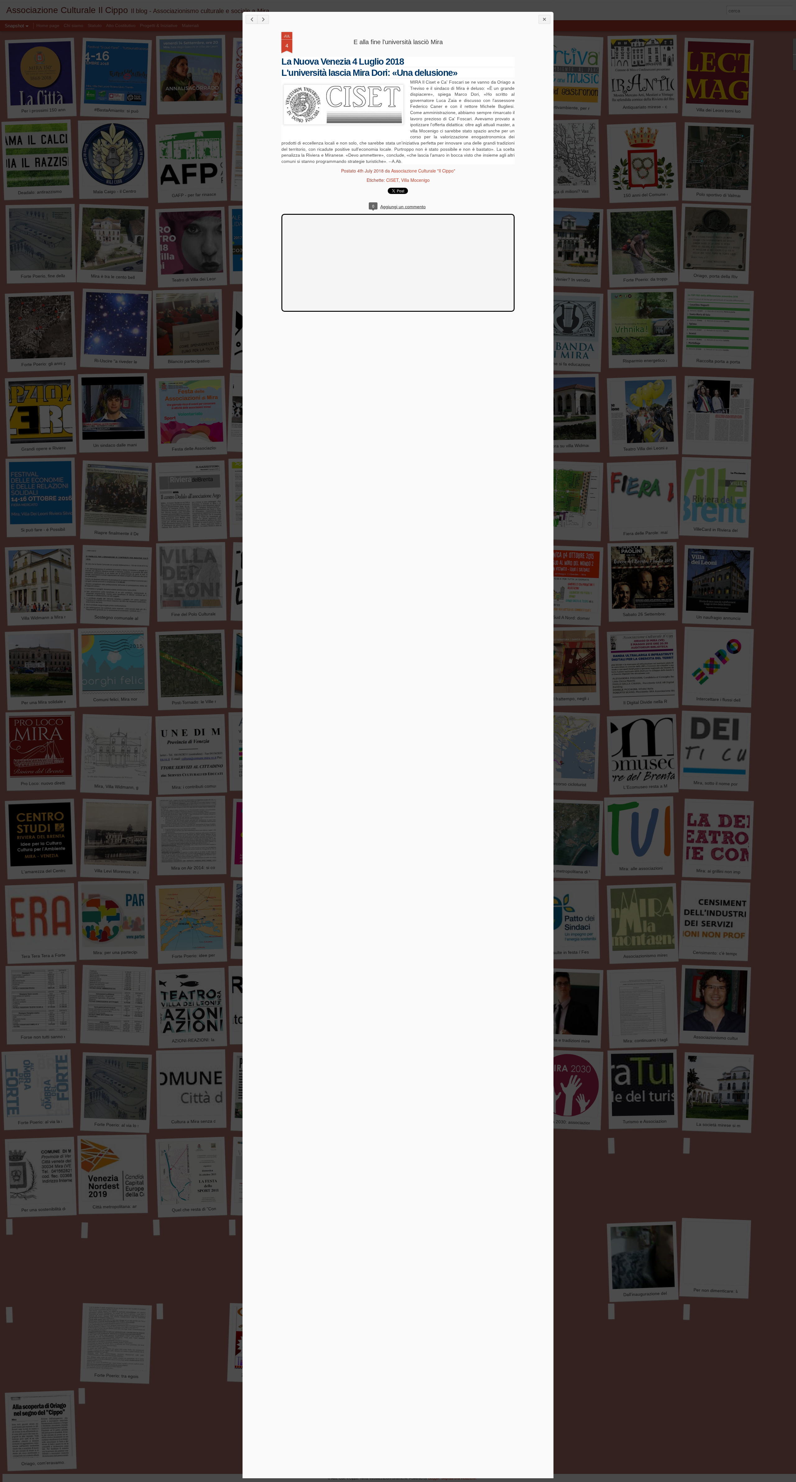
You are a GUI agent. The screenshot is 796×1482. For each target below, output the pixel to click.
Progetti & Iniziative (159, 25)
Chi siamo (74, 25)
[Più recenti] (251, 19)
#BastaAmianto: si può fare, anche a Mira (135, 111)
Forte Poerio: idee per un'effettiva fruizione (214, 955)
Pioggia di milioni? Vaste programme (581, 191)
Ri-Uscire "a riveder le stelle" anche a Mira (135, 362)
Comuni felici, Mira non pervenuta (126, 699)
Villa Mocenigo (415, 180)
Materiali (190, 25)
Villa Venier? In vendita (568, 279)
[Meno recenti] (263, 19)
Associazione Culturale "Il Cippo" (423, 171)
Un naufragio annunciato (720, 617)
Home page (48, 25)
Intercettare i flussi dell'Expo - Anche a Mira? (740, 700)
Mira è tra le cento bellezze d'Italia (124, 277)
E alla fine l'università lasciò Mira (398, 42)
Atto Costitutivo (121, 25)
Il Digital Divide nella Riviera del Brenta (661, 702)
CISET (392, 180)
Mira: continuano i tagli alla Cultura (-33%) (664, 1039)
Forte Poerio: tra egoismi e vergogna (130, 1376)
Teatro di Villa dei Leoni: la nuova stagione (213, 279)
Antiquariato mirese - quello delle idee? (661, 107)
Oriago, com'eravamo (42, 1463)
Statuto (95, 25)
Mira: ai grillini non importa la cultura (731, 872)
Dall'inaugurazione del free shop (655, 1293)
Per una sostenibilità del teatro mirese (58, 1209)
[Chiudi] (544, 19)
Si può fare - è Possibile (44, 530)
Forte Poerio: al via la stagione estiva (54, 1121)
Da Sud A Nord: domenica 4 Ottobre (581, 618)
